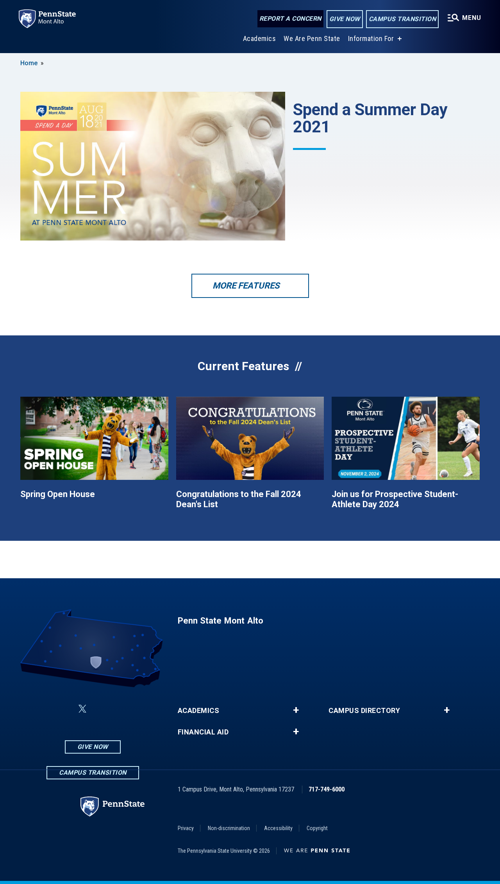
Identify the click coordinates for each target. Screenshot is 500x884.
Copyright (317, 828)
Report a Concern (290, 18)
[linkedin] (63, 708)
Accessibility (278, 828)
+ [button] (296, 710)
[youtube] (121, 708)
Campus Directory (364, 711)
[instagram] (141, 708)
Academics (259, 38)
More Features (246, 286)
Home (29, 63)
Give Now (344, 19)
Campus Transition (402, 19)
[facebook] (43, 708)
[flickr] (101, 708)
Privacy (186, 828)
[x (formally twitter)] (82, 708)
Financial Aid (203, 732)
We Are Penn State (312, 38)
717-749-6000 (327, 789)
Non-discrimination (229, 828)
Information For (371, 38)
